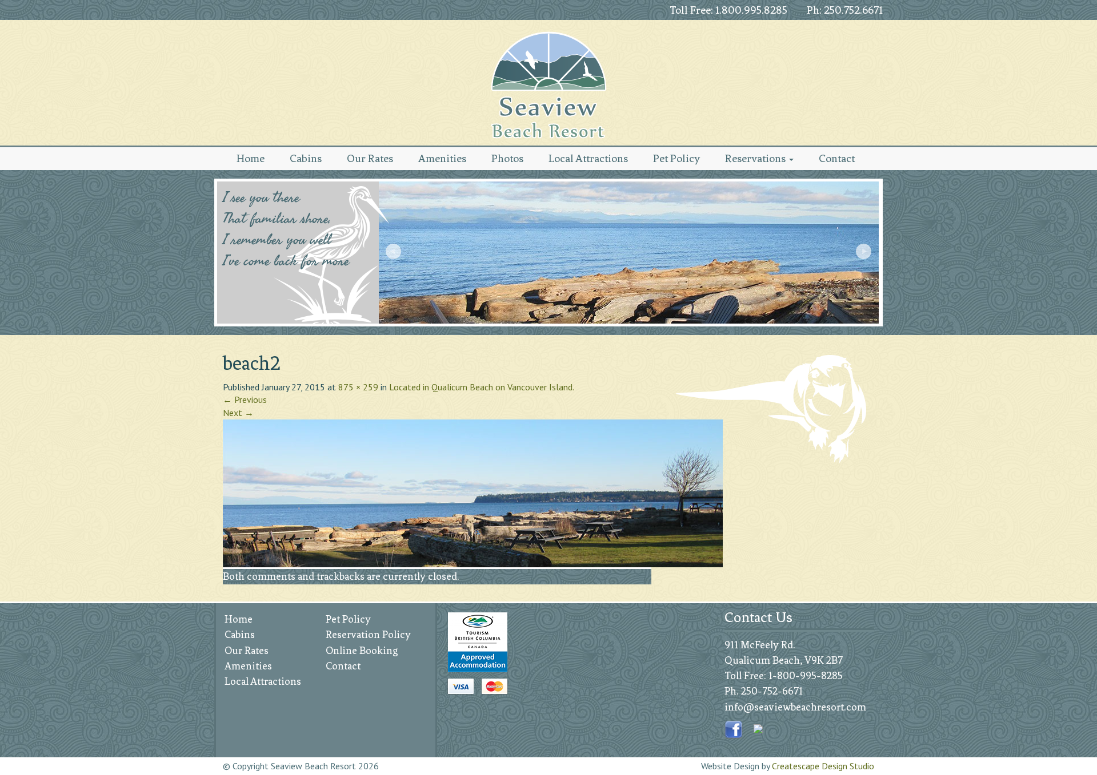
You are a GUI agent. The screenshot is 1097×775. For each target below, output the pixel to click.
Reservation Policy (368, 634)
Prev (395, 253)
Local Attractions (588, 158)
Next (865, 253)
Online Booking (362, 650)
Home (251, 158)
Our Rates (370, 158)
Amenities (442, 158)
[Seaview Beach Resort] (549, 86)
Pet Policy (676, 158)
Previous (245, 399)
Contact (837, 158)
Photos (507, 158)
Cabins (306, 158)
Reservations (756, 158)
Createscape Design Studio (823, 766)
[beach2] (473, 492)
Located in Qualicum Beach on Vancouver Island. (481, 387)
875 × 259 (358, 387)
